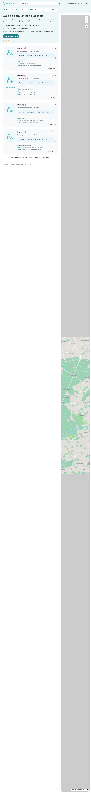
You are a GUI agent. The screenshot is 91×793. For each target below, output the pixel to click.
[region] (75, 403)
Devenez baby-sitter (75, 3)
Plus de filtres (51, 10)
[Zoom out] (86, 21)
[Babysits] (8, 3)
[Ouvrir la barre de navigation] (86, 3)
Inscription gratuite (11, 36)
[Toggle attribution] (88, 790)
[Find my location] (86, 26)
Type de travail (11, 10)
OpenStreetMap (82, 789)
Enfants (24, 10)
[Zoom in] (86, 18)
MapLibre (74, 789)
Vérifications (37, 10)
